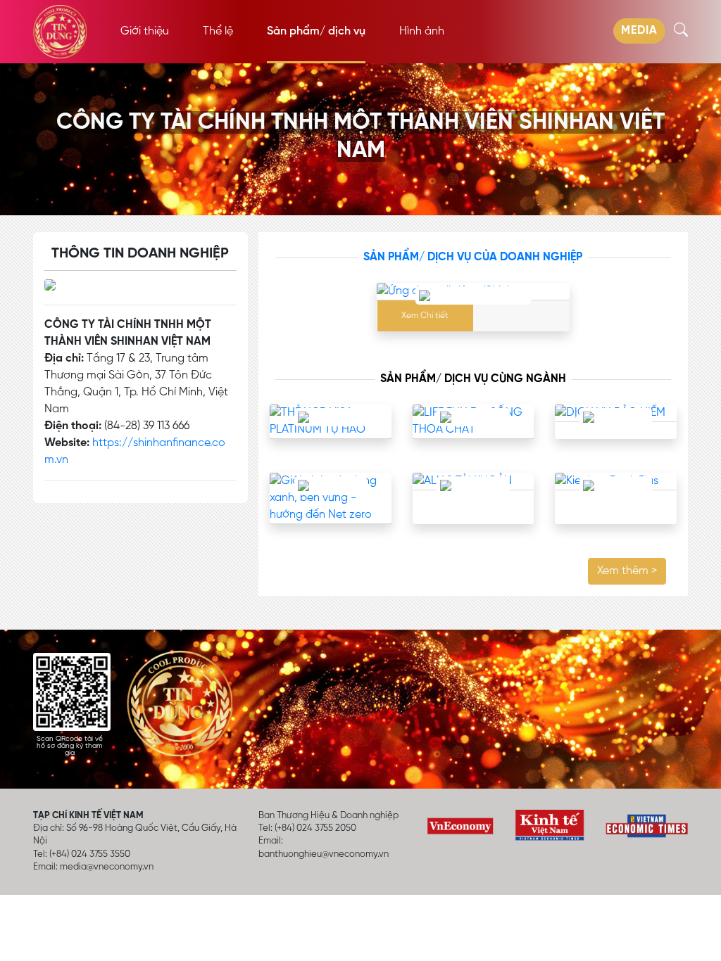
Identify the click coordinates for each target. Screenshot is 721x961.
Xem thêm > (627, 571)
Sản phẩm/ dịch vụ (316, 31)
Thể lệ (218, 31)
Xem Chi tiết (425, 316)
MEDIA (639, 31)
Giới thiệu (144, 31)
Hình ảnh (421, 31)
